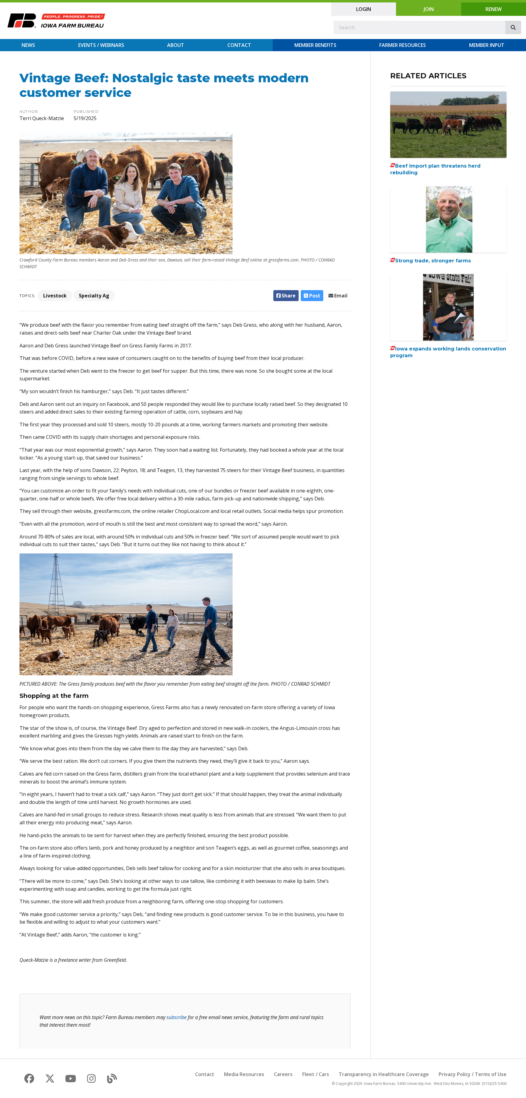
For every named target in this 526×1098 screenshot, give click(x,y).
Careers (283, 1074)
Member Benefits (315, 45)
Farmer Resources (402, 45)
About (175, 45)
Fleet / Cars (315, 1074)
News (28, 45)
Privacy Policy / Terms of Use (473, 1074)
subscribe (177, 1017)
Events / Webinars (101, 45)
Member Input (486, 45)
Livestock (55, 295)
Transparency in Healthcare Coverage (384, 1074)
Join (429, 9)
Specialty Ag (94, 295)
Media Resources (244, 1074)
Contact (239, 45)
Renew (494, 9)
